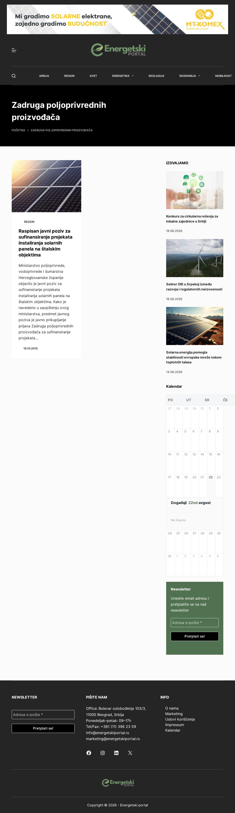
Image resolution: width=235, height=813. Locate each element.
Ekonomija (187, 76)
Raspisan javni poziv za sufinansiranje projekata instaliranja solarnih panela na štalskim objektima (46, 243)
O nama (172, 708)
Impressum (174, 724)
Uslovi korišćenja (180, 719)
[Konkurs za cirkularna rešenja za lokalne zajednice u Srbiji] (194, 190)
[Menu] (14, 50)
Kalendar (172, 730)
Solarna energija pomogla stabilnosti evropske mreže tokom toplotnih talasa (193, 357)
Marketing (174, 713)
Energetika (120, 76)
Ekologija (156, 76)
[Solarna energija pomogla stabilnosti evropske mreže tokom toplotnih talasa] (194, 326)
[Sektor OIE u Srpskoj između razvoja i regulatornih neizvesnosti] (194, 258)
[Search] (14, 76)
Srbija (44, 76)
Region (69, 76)
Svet (93, 76)
